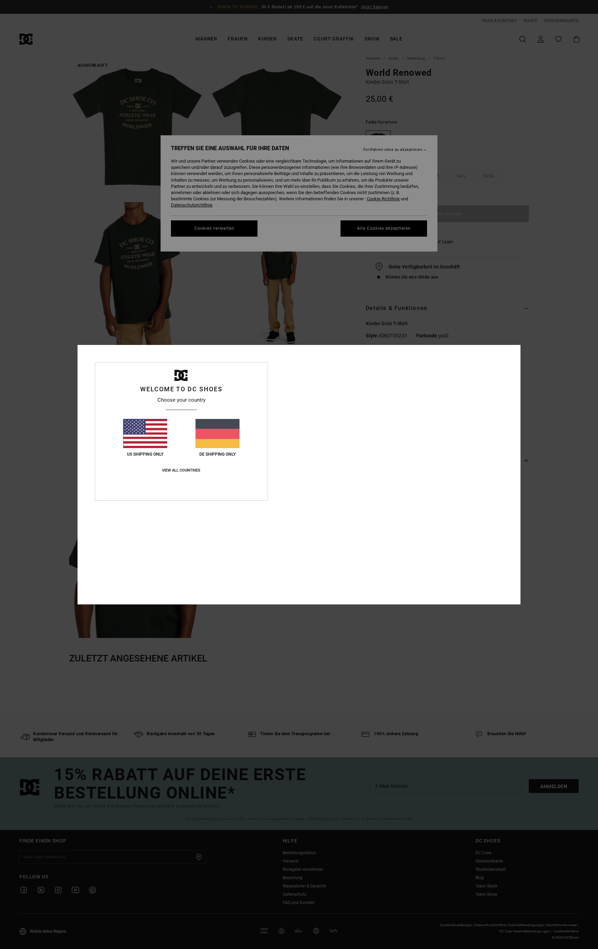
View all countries (181, 470)
